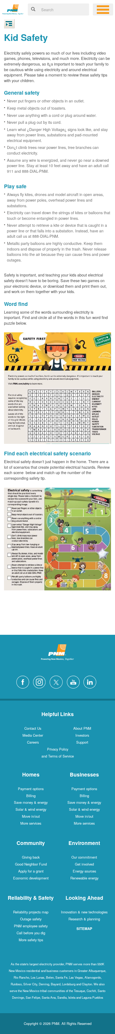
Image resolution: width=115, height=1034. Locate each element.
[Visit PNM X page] (57, 681)
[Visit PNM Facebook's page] (24, 681)
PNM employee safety (31, 925)
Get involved (84, 864)
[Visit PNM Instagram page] (40, 681)
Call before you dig (31, 932)
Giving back (31, 857)
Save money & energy (31, 802)
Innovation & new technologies (84, 911)
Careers (33, 742)
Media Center (32, 735)
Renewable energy (84, 878)
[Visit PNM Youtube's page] (74, 681)
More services (30, 823)
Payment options (31, 788)
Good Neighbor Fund (31, 864)
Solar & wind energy (31, 809)
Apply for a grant (31, 871)
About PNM (82, 728)
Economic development (31, 878)
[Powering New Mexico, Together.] (13, 8)
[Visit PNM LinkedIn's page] (91, 681)
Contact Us (32, 728)
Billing (31, 795)
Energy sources (84, 871)
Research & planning (84, 918)
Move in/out (31, 816)
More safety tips (31, 939)
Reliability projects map (30, 911)
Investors (82, 735)
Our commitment (84, 857)
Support (82, 742)
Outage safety (30, 918)
